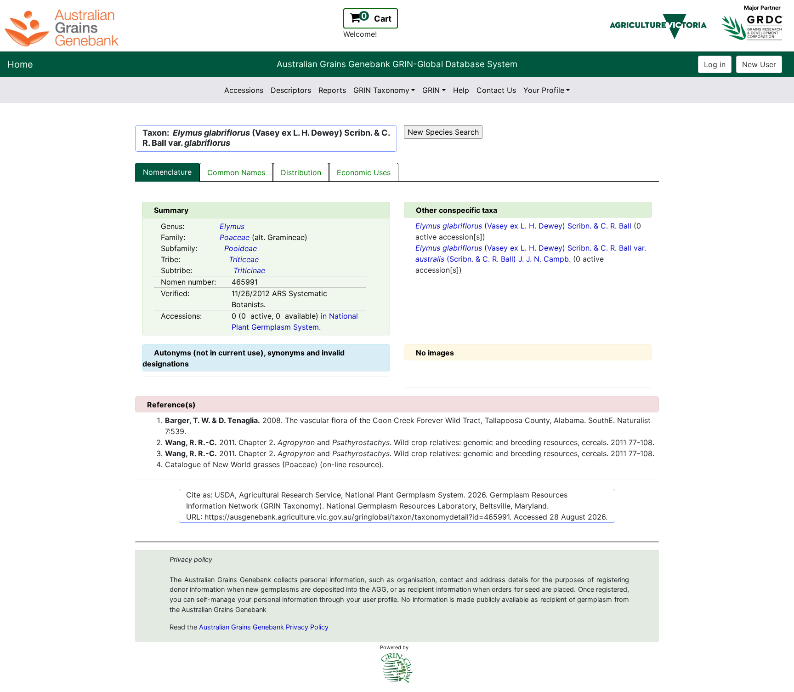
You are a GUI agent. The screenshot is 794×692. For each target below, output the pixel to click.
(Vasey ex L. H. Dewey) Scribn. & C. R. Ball (524, 225)
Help (461, 90)
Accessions (243, 90)
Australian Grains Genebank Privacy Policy (264, 627)
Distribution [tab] (301, 172)
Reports (332, 90)
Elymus (232, 226)
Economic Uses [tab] (364, 172)
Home (20, 64)
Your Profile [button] (543, 90)
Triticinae (249, 270)
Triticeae (244, 259)
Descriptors (291, 90)
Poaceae (235, 237)
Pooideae (240, 248)
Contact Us (496, 90)
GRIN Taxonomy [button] (381, 90)
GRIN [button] (431, 90)
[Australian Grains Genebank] (63, 27)
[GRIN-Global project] (397, 668)
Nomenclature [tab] (167, 172)
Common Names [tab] (236, 172)
